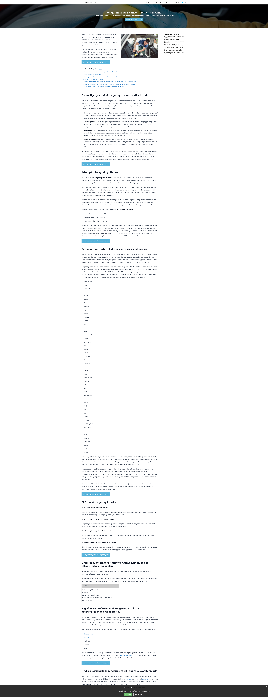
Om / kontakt (175, 2)
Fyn (160, 2)
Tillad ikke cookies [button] (139, 694)
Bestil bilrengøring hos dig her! (134, 19)
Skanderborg (88, 634)
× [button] (266, 686)
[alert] (134, 691)
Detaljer (148, 691)
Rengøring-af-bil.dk (89, 2)
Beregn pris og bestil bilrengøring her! (96, 62)
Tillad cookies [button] (128, 694)
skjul (100, 69)
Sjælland (166, 2)
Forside (148, 2)
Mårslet (86, 637)
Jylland (154, 2)
